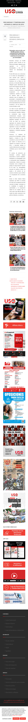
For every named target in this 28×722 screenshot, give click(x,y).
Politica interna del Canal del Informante (16, 702)
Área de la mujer (10, 661)
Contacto (18, 2)
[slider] (13, 580)
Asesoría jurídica (10, 685)
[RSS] (16, 5)
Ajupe (7, 647)
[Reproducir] (5, 580)
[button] (14, 576)
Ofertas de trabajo (10, 0)
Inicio (4, 26)
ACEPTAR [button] (23, 718)
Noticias (8, 26)
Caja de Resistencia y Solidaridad (15, 630)
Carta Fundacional (11, 620)
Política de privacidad (14, 700)
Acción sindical (10, 641)
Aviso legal (6, 700)
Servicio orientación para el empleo (15, 682)
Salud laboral (9, 644)
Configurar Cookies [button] (6, 718)
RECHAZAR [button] (16, 718)
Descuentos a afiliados (12, 692)
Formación (9, 679)
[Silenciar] (21, 580)
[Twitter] (12, 5)
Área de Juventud (10, 668)
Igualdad (8, 651)
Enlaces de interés (11, 2)
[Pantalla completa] (23, 580)
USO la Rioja (9, 627)
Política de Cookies (17, 715)
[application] (14, 576)
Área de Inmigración (11, 665)
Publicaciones (18, 0)
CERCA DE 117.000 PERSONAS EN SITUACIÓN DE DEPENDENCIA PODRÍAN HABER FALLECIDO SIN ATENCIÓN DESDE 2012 (18, 286)
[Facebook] (14, 5)
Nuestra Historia (10, 623)
